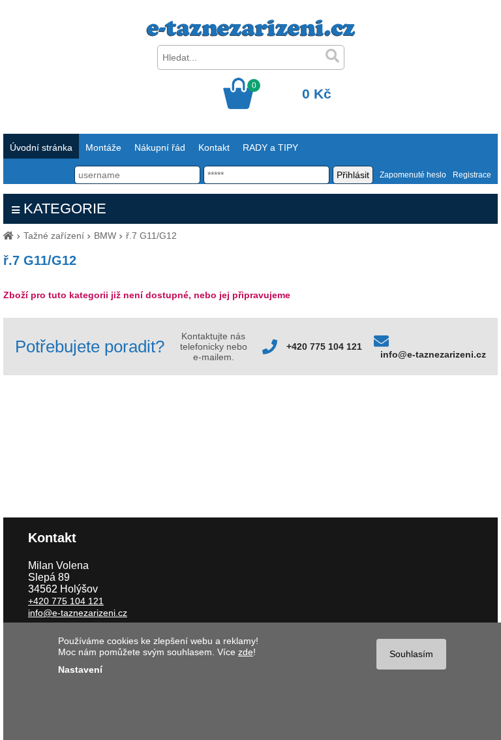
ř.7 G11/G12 (151, 235)
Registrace (472, 174)
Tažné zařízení (53, 235)
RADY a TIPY (270, 147)
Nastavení (80, 669)
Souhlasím (411, 654)
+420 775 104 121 (324, 346)
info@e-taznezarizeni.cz (433, 354)
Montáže (103, 147)
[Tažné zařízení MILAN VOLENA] (251, 33)
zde (245, 652)
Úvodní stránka (41, 147)
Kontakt (214, 147)
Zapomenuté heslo (413, 174)
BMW (105, 235)
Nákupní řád (159, 147)
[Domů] (8, 235)
